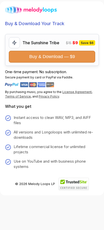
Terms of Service (18, 96)
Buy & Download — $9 (52, 56)
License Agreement (77, 92)
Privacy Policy (49, 96)
